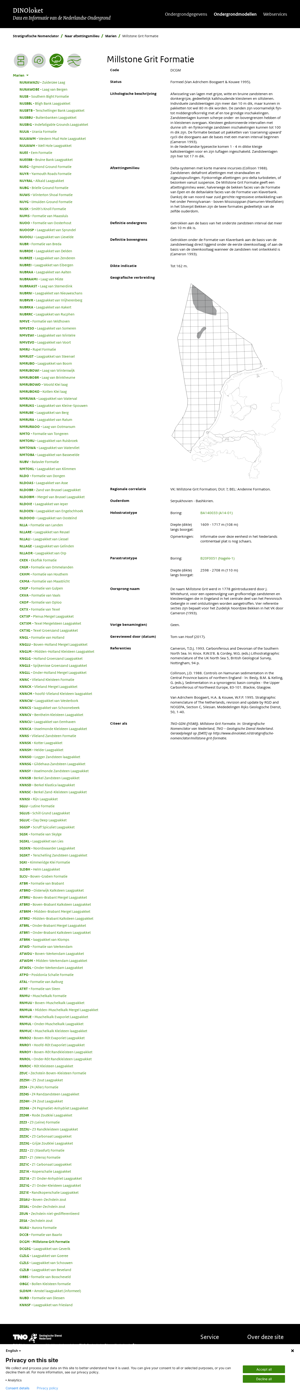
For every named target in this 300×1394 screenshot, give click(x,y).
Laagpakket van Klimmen (47, 468)
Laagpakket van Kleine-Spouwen (53, 405)
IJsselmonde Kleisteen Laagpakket (53, 728)
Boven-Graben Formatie (43, 876)
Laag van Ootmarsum (47, 426)
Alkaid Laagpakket (41, 180)
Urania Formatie (38, 131)
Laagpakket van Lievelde (46, 236)
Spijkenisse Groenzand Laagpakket (53, 665)
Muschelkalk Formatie (43, 995)
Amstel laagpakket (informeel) (50, 1290)
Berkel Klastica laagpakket (47, 784)
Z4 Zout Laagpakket (41, 1101)
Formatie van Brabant (41, 883)
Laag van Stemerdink (45, 286)
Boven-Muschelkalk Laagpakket (51, 1002)
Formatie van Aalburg (41, 981)
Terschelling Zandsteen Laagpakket (53, 855)
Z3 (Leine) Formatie (39, 1122)
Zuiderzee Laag (42, 82)
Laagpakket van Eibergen (46, 265)
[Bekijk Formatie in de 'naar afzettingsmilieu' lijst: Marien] (56, 61)
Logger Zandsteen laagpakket (49, 756)
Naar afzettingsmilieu (82, 36)
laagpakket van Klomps (44, 939)
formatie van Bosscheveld (45, 1276)
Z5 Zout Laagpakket (41, 1080)
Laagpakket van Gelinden (46, 546)
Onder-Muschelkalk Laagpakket (51, 1023)
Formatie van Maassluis (43, 215)
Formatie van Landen (41, 525)
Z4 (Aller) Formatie (38, 1087)
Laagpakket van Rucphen (47, 314)
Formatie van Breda (40, 243)
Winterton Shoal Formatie (46, 194)
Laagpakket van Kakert (45, 307)
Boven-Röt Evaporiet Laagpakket (52, 1037)
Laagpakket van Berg (44, 412)
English (12, 1351)
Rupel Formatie (37, 349)
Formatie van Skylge (40, 834)
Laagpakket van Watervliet (49, 447)
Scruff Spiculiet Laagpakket (47, 827)
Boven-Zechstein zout (42, 1199)
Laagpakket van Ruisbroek (48, 440)
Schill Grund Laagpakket (44, 813)
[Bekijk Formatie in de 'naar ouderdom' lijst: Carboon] (39, 61)
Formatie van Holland (41, 637)
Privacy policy (47, 1388)
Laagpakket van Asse (43, 482)
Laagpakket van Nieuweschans (50, 293)
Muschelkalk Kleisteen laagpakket (53, 1030)
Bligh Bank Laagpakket (44, 103)
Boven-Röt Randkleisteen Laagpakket (55, 1051)
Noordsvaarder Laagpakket (47, 848)
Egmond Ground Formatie (45, 166)
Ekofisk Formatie (38, 560)
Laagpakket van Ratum (45, 419)
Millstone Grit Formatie (44, 1241)
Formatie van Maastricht (44, 581)
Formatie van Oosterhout (45, 222)
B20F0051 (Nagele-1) (217, 558)
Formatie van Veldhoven (44, 321)
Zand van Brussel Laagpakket (50, 489)
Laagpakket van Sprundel (47, 229)
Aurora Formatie (38, 1227)
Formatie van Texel (39, 609)
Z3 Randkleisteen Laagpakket (48, 1129)
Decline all (264, 1379)
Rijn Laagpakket (38, 799)
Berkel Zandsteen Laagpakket (49, 777)
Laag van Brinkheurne (47, 377)
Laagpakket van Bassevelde (49, 454)
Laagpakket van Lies (41, 841)
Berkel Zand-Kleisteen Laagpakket (53, 792)
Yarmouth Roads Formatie (45, 173)
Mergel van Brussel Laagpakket (52, 496)
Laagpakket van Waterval (48, 398)
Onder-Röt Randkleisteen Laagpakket (55, 1059)
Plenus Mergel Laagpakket (46, 616)
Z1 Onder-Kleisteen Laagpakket (50, 1185)
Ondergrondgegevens (186, 14)
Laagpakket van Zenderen (47, 258)
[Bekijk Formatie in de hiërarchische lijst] (21, 61)
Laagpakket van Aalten (45, 272)
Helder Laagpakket (41, 749)
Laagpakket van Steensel (47, 356)
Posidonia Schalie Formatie (46, 974)
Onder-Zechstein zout (42, 1206)
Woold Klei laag (43, 384)
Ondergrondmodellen (235, 14)
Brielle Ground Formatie (43, 187)
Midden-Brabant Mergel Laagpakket (54, 911)
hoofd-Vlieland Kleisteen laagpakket (55, 693)
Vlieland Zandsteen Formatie (47, 735)
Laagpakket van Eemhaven (47, 721)
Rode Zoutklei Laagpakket (45, 1115)
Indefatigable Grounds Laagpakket (53, 124)
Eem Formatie (35, 152)
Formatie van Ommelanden (46, 567)
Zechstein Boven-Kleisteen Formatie (52, 1073)
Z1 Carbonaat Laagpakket (45, 1164)
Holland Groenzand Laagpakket (50, 658)
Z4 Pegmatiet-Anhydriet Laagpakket (53, 1108)
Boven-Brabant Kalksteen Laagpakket (55, 904)
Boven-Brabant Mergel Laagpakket (53, 897)
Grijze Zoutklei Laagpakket (46, 1143)
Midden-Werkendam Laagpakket (53, 960)
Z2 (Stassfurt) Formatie (41, 1150)
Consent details (17, 1388)
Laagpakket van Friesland (46, 1304)
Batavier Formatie (39, 461)
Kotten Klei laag (43, 391)
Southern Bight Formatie (44, 96)
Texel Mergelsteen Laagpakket (50, 623)
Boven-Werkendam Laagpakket (51, 953)
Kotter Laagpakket (40, 742)
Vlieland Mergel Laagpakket (48, 686)
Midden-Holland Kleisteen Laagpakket (56, 651)
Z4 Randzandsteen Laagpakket (49, 1094)
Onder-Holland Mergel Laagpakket (52, 672)
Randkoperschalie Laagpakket (49, 1192)
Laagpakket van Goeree (43, 1255)
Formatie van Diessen (42, 1297)
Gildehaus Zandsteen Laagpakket (52, 763)
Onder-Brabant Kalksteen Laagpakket (55, 932)
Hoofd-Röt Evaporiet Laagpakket (52, 1044)
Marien (110, 36)
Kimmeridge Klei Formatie (44, 862)
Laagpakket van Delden (45, 250)
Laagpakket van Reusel (44, 532)
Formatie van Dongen (42, 475)
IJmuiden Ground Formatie (45, 201)
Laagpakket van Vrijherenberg (50, 300)
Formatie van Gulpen (41, 588)
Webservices (275, 14)
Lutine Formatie (37, 806)
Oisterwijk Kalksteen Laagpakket (51, 890)
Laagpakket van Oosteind (48, 517)
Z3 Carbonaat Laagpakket (45, 1136)
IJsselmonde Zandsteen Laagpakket (54, 770)
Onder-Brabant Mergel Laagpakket (52, 925)
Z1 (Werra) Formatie (39, 1157)
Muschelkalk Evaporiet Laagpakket (53, 1016)
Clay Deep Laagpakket (43, 820)
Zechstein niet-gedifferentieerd (49, 1213)
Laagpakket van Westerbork (48, 700)
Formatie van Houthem (43, 574)
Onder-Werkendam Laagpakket (51, 967)
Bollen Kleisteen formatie (45, 1283)
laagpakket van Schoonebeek (49, 707)
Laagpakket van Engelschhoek (51, 510)
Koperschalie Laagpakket (45, 1171)
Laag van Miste (41, 279)
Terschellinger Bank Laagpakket (51, 110)
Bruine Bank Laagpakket (46, 159)
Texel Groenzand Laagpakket (48, 630)
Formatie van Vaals (39, 595)
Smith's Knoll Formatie (42, 208)
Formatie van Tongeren (43, 433)
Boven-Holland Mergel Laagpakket (53, 644)
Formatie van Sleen (39, 988)
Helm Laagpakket (39, 869)
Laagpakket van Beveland (45, 1269)
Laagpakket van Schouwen (46, 1262)
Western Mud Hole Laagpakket (52, 138)
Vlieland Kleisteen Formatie (46, 679)
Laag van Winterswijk (47, 370)
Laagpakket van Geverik (44, 1248)
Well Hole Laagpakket (45, 145)
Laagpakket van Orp (42, 553)
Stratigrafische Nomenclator (36, 36)
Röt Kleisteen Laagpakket (46, 1066)
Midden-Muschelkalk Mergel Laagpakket (58, 1009)
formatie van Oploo (40, 602)
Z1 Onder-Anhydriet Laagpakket (50, 1178)
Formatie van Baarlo (40, 1234)
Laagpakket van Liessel (43, 539)
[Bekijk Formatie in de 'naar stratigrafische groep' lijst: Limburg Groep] (74, 61)
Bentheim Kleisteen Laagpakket (51, 714)
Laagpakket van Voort (45, 342)
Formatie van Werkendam (45, 946)
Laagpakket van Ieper (43, 503)
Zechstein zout (35, 1220)
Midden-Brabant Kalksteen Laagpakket (56, 918)
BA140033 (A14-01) (216, 512)
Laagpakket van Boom (45, 363)
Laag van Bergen (43, 89)
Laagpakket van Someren (47, 328)
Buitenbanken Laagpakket (47, 117)
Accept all (264, 1369)
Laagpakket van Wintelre (47, 335)
